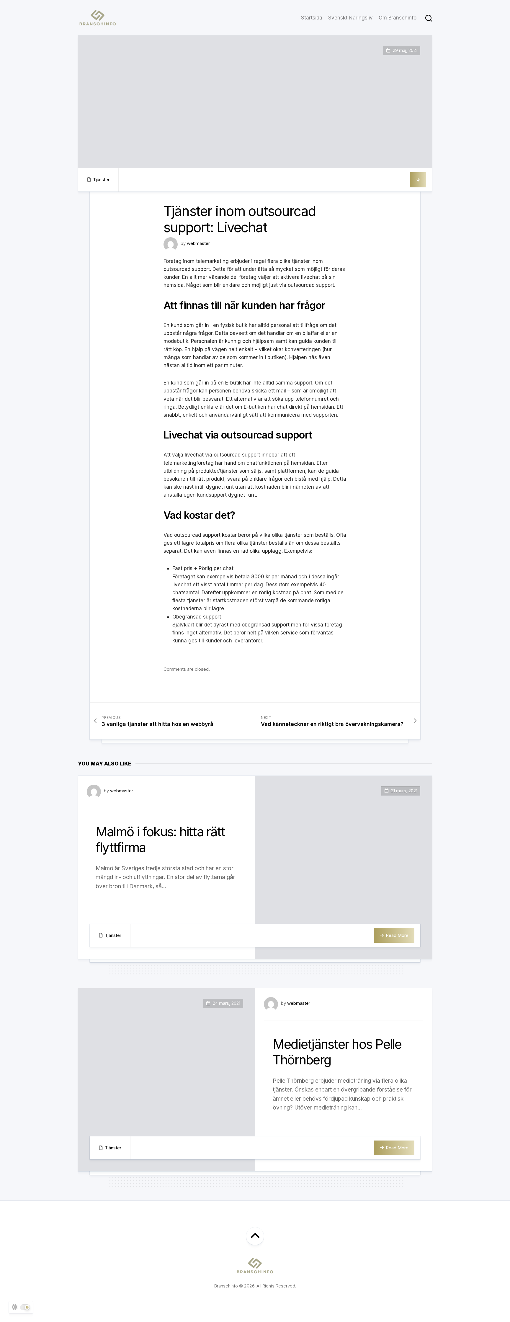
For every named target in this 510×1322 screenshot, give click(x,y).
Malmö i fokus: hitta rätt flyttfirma (160, 839)
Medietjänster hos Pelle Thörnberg (337, 1052)
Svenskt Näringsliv (350, 18)
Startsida (311, 18)
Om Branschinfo (397, 18)
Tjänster (101, 179)
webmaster (198, 243)
